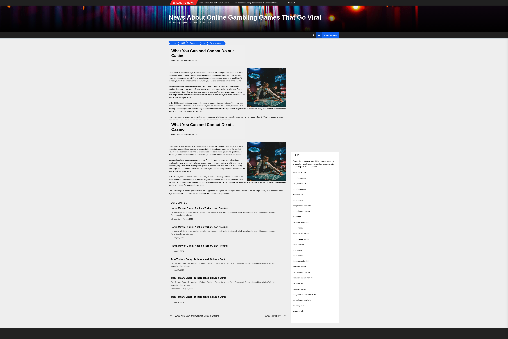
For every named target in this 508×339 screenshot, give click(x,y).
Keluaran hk (298, 195)
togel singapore (299, 172)
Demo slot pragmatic (301, 161)
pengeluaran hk (299, 183)
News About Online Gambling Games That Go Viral (245, 17)
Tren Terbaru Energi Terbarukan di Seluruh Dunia (198, 259)
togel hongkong (299, 178)
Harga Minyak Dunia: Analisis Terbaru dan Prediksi (199, 208)
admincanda (175, 60)
